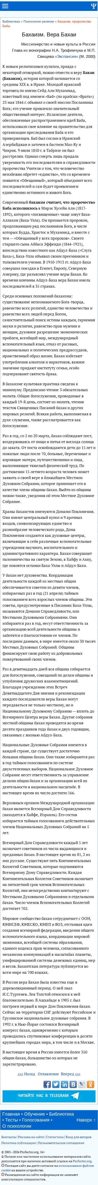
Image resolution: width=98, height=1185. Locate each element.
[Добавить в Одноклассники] (90, 1084)
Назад (27, 1073)
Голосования (35, 1119)
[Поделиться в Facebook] (47, 1084)
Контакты (8, 1137)
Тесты (11, 1119)
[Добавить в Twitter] (55, 1084)
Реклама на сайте (31, 1137)
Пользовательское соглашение (61, 1143)
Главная (11, 1113)
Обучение (34, 1113)
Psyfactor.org (82, 1161)
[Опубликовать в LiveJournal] (81, 1084)
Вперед (70, 1073)
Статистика (55, 1137)
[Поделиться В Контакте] (73, 1084)
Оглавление (48, 1073)
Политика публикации (18, 1143)
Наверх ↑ (86, 1119)
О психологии (16, 1126)
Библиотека (11, 21)
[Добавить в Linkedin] (64, 1084)
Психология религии (38, 21)
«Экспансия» (66, 56)
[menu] (5, 8)
